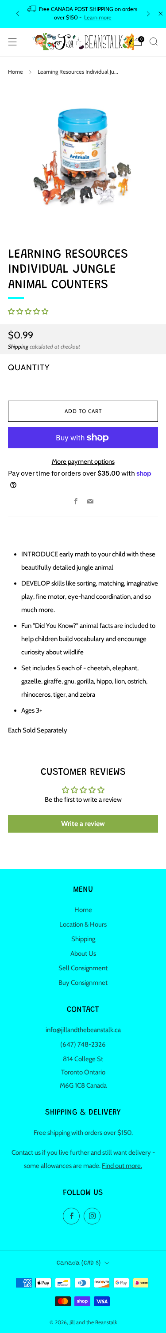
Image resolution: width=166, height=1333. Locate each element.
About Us (83, 954)
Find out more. (122, 1166)
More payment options (83, 462)
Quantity (29, 367)
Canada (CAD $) (78, 1263)
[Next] (148, 13)
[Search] (153, 41)
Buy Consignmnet (83, 983)
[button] (28, 311)
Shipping (18, 346)
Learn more (98, 17)
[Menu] (12, 42)
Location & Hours (83, 924)
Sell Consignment (83, 968)
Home (15, 71)
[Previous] (17, 13)
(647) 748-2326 (83, 1044)
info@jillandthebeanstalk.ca (83, 1030)
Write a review (83, 823)
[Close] (160, 13)
